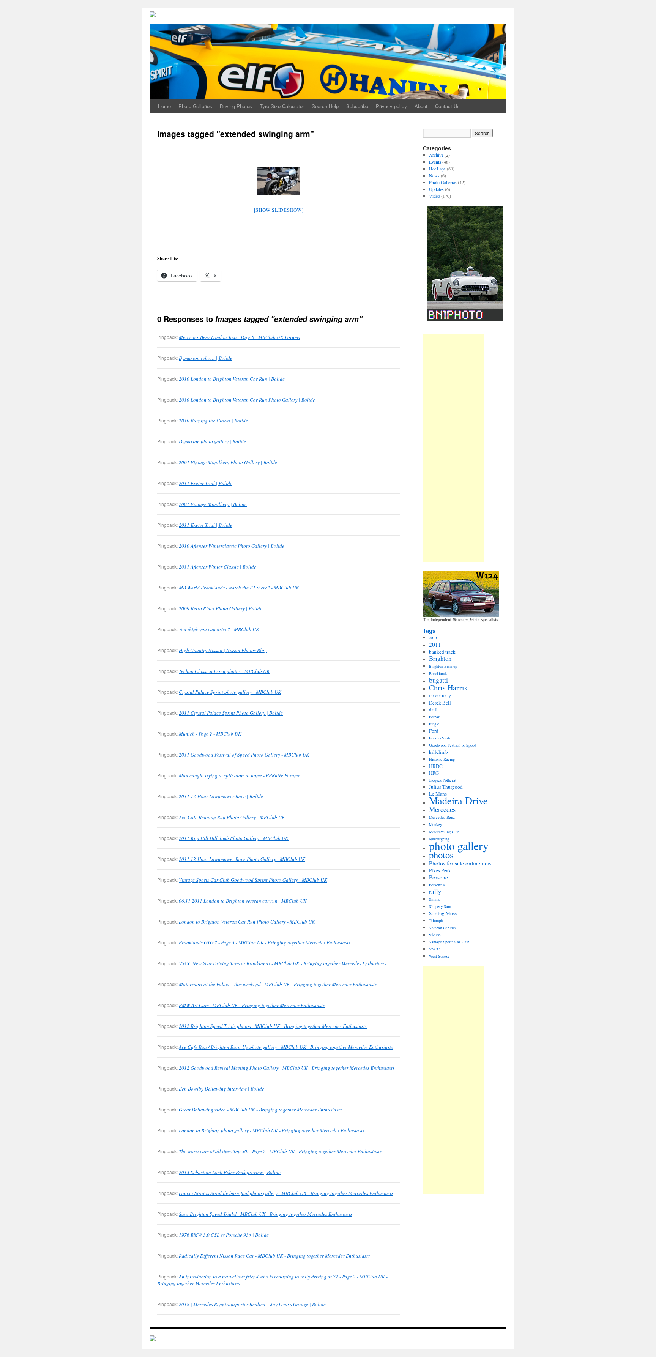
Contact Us (447, 106)
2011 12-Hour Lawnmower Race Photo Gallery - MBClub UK (242, 859)
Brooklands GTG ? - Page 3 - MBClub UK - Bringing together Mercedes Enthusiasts (264, 942)
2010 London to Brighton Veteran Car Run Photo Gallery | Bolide (247, 399)
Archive (436, 155)
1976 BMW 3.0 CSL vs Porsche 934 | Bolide (224, 1234)
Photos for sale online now (460, 863)
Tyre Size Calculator (282, 106)
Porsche (438, 877)
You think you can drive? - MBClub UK (219, 629)
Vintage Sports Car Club (449, 941)
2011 (435, 644)
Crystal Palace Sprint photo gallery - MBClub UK (230, 692)
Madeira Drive (458, 800)
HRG (434, 772)
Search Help (325, 106)
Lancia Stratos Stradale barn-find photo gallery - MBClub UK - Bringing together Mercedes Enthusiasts (286, 1193)
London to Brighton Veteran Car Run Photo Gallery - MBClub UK (247, 921)
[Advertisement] (453, 448)
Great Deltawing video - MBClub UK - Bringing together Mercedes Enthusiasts (260, 1109)
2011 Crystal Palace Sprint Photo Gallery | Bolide (231, 712)
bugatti (438, 680)
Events (435, 162)
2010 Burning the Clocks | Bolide (213, 420)
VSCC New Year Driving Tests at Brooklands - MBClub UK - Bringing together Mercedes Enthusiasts (282, 963)
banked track (442, 651)
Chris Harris (448, 687)
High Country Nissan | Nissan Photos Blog (223, 650)
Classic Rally (440, 695)
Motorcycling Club (444, 831)
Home (164, 106)
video (435, 934)
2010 (433, 637)
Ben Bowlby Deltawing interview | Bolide (221, 1088)
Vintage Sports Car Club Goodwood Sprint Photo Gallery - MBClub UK (253, 879)
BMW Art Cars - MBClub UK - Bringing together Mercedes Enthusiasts (252, 1005)
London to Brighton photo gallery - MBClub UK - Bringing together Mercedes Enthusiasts (271, 1130)
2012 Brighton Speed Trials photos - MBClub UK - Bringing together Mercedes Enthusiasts (273, 1026)
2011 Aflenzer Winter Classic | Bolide (217, 566)
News (434, 175)
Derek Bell (440, 702)
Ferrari (435, 716)
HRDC (436, 766)
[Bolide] (153, 1339)
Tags (429, 630)
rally (435, 891)
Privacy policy (391, 106)
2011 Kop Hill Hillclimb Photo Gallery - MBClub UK (234, 838)
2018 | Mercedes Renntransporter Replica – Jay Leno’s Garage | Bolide (252, 1304)
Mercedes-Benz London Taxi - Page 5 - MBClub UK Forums (239, 337)
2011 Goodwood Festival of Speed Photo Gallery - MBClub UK (244, 754)
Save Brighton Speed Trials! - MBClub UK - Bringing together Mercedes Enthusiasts (265, 1213)
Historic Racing (442, 759)
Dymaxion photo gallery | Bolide (212, 441)
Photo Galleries (195, 106)
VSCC (434, 949)
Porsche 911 (439, 884)
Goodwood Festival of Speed (452, 745)
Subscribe (357, 106)
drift (433, 709)
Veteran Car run (442, 927)
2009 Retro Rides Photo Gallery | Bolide (220, 608)
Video (434, 196)
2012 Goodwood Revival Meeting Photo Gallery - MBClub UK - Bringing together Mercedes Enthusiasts (286, 1067)
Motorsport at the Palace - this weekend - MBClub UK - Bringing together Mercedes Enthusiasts (278, 984)
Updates (436, 189)
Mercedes (442, 809)
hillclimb (438, 752)
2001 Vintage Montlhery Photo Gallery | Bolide (228, 462)
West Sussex (439, 956)
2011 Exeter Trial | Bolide (205, 483)
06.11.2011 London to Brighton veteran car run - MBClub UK (243, 900)
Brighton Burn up (443, 666)
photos (441, 854)
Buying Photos (236, 106)
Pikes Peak (440, 870)
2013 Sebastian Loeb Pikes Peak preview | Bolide (230, 1172)
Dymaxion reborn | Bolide (205, 358)
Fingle (434, 724)
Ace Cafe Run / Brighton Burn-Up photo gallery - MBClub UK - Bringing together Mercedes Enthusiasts (286, 1046)
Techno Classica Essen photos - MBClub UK (224, 671)
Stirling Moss (443, 913)
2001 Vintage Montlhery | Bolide (213, 504)
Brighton (440, 658)
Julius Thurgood (446, 786)
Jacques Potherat (442, 780)
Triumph (436, 920)
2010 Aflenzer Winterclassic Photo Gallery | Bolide (231, 545)
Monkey (435, 824)
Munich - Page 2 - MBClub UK (210, 733)
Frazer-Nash (439, 738)
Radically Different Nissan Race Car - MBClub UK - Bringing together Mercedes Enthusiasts (274, 1255)
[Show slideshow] (279, 209)
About (421, 106)
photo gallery (459, 845)
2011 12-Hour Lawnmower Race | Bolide (221, 796)
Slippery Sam (440, 906)
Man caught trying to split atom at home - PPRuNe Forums (239, 775)
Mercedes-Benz (442, 817)
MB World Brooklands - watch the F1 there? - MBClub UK (239, 587)
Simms (434, 899)
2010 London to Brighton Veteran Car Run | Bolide (232, 378)
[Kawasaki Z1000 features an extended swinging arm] (278, 181)
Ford (433, 730)
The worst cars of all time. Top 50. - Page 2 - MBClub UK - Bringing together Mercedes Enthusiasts (280, 1151)
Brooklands (438, 673)
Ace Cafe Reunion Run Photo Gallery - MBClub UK (232, 817)
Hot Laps (437, 168)
